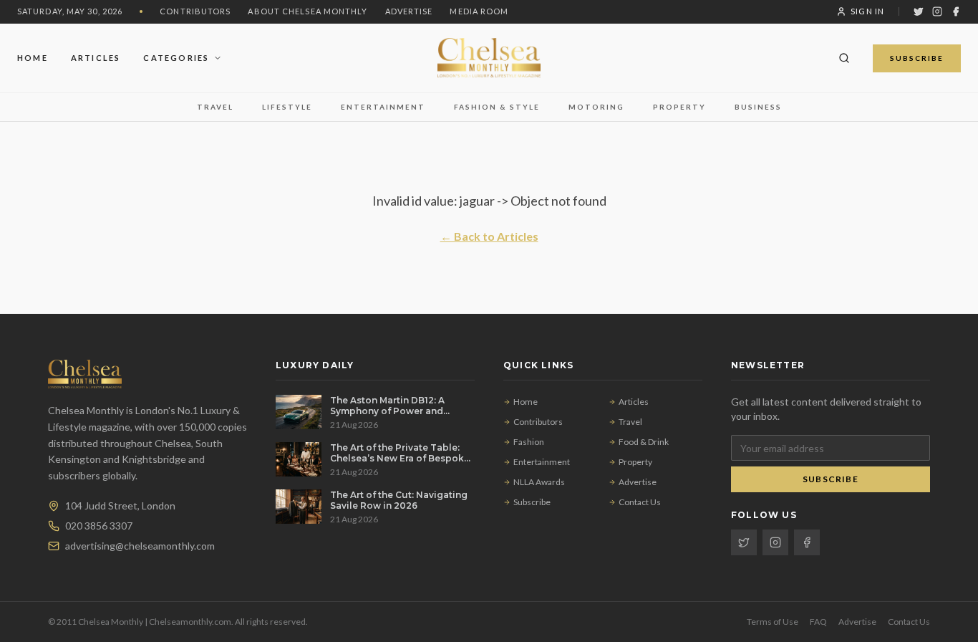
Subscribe (917, 57)
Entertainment (383, 106)
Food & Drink (644, 441)
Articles (96, 57)
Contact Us (640, 502)
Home (32, 57)
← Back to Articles (489, 236)
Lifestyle (287, 106)
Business (758, 106)
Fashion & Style (497, 106)
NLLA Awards (539, 481)
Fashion (528, 441)
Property (679, 106)
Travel (215, 106)
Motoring (596, 106)
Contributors (195, 11)
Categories (176, 57)
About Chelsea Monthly (307, 11)
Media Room (479, 11)
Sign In (867, 11)
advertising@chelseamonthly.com (140, 546)
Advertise (409, 11)
